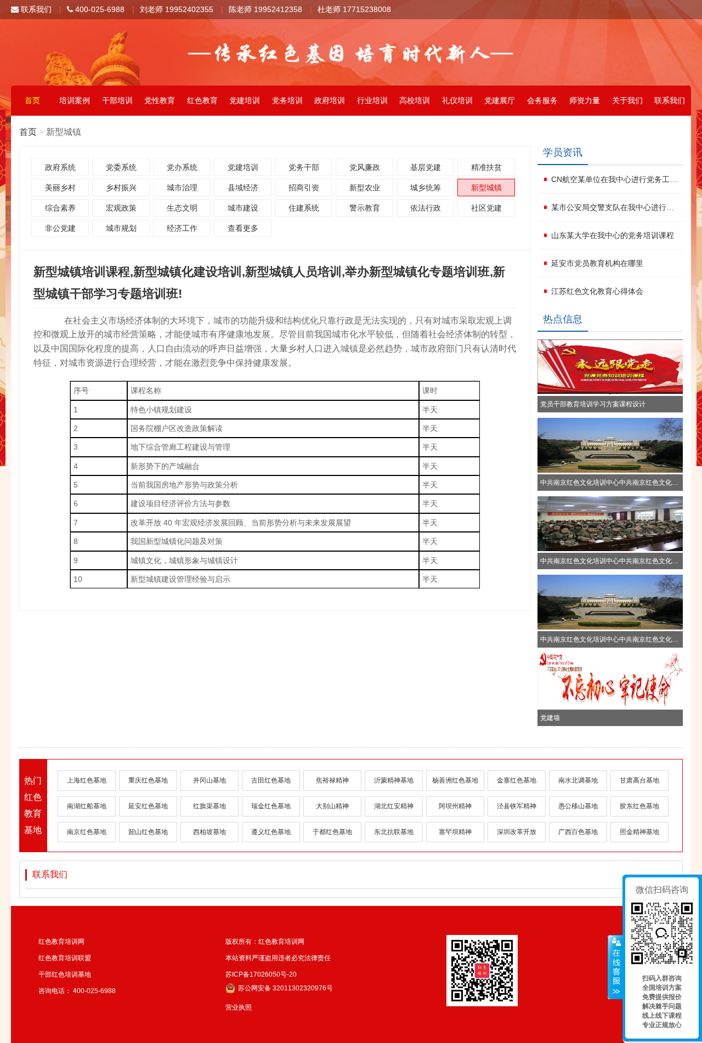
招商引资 (303, 187)
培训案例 (74, 100)
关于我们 (627, 100)
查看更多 (243, 228)
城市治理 (182, 187)
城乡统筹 (425, 187)
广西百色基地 (578, 832)
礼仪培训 (457, 100)
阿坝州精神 (455, 806)
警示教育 (364, 207)
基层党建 (425, 167)
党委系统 (121, 167)
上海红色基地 (86, 780)
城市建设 (243, 207)
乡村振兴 (121, 187)
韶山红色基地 (148, 832)
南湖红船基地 (86, 806)
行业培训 (372, 100)
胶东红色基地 (639, 806)
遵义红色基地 (271, 832)
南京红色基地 (86, 832)
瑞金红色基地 (271, 806)
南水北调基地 (578, 780)
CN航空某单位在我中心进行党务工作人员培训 (615, 179)
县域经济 (243, 187)
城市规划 (121, 228)
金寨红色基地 (516, 780)
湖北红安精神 (394, 806)
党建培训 (244, 100)
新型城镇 (486, 187)
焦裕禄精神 (332, 780)
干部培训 (117, 100)
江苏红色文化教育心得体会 (597, 291)
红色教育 (202, 100)
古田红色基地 (271, 780)
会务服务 (542, 100)
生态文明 (182, 207)
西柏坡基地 (209, 832)
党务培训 (287, 100)
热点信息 (562, 319)
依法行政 (425, 207)
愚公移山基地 (578, 806)
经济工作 (182, 228)
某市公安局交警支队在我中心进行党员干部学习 (615, 207)
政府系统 (60, 167)
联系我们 (35, 9)
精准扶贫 (486, 167)
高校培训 (414, 100)
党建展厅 (499, 100)
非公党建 (60, 228)
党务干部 (303, 167)
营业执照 (238, 1007)
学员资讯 (562, 152)
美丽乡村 (60, 187)
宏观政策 (121, 207)
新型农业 (364, 187)
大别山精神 (332, 806)
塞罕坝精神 (455, 832)
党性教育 (159, 100)
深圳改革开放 (516, 832)
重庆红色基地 (148, 780)
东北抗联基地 (394, 832)
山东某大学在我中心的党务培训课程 (612, 235)
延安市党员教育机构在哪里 (597, 263)
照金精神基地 (639, 832)
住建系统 (303, 207)
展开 (615, 967)
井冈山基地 (209, 780)
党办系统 (182, 167)
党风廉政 (364, 167)
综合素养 (60, 207)
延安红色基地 (148, 806)
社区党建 (486, 207)
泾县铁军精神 (516, 806)
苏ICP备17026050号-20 (261, 974)
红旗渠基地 (209, 806)
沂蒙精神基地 (394, 780)
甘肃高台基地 (639, 780)
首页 (32, 100)
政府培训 (329, 100)
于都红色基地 (332, 832)
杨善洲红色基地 (455, 780)
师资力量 (584, 100)
